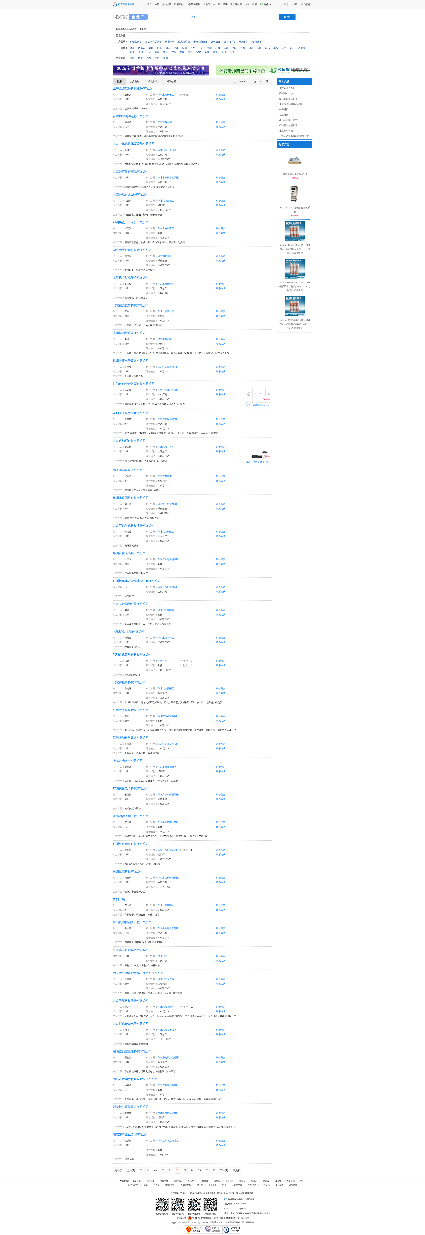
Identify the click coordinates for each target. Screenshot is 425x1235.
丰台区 (170, 447)
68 (148, 1170)
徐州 (169, 367)
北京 (164, 150)
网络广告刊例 (196, 1193)
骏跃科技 (283, 115)
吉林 (164, 177)
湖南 (164, 1057)
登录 (286, 4)
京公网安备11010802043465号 (205, 1218)
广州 (169, 587)
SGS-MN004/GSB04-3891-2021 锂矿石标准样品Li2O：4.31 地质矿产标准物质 (294, 286)
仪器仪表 (212, 1185)
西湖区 (175, 504)
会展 (254, 4)
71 (170, 1170)
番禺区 (175, 794)
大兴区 (170, 979)
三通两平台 (237, 1185)
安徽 (164, 122)
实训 (224, 1185)
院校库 (238, 4)
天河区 (175, 850)
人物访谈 (166, 4)
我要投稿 (249, 1193)
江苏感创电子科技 (288, 120)
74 (192, 1170)
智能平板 (150, 1181)
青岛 (169, 928)
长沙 (169, 1057)
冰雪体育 (293, 1185)
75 (199, 1170)
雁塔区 (175, 716)
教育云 (266, 1181)
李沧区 (175, 928)
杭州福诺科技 (286, 93)
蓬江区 (175, 390)
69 (155, 1170)
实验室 (200, 1185)
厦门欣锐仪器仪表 (288, 99)
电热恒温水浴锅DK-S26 (295, 176)
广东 (164, 390)
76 (206, 1170)
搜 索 (287, 16)
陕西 (164, 716)
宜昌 (169, 256)
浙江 (164, 504)
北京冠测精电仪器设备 (290, 104)
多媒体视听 (186, 1185)
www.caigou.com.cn (200, 1222)
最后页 (237, 1170)
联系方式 (220, 99)
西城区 (170, 200)
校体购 (265, 4)
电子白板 (137, 1181)
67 (141, 1170)
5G (301, 1181)
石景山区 (171, 150)
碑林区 (175, 1113)
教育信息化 (170, 1185)
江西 (164, 1085)
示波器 (242, 1181)
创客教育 (230, 1181)
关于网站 (175, 1193)
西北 (160, 716)
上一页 (131, 1170)
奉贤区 (170, 228)
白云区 (175, 587)
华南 (160, 390)
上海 (164, 94)
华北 (160, 150)
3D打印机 (192, 1181)
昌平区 (170, 688)
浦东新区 (171, 767)
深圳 (169, 419)
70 (163, 1170)
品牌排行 (227, 4)
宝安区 (175, 419)
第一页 (118, 1170)
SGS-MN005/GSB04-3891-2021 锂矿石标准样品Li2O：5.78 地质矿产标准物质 (294, 249)
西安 (169, 716)
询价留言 (220, 94)
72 (177, 1170)
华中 (160, 256)
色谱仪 (156, 1185)
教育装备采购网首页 (126, 29)
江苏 (164, 367)
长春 (169, 177)
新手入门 (221, 1193)
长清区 (175, 822)
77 (214, 1170)
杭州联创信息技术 (288, 125)
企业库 (216, 4)
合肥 (169, 122)
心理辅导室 (133, 1185)
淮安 (169, 744)
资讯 (149, 4)
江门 (169, 390)
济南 (169, 339)
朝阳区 (175, 177)
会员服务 (305, 4)
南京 (169, 476)
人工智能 (291, 1181)
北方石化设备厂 (287, 88)
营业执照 (245, 1218)
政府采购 (179, 4)
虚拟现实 (178, 1181)
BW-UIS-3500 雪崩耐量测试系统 (294, 211)
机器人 (254, 1181)
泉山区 (175, 367)
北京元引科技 (286, 130)
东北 (160, 177)
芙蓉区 (175, 1057)
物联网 (278, 1181)
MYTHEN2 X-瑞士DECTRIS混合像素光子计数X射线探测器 (259, 462)
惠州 (169, 559)
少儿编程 (279, 1185)
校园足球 (266, 1185)
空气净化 (252, 1185)
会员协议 (230, 1193)
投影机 (217, 1181)
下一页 (224, 1170)
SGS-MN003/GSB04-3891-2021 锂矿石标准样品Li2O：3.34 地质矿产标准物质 (294, 324)
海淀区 (170, 1007)
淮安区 (175, 744)
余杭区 (175, 877)
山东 (164, 339)
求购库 (206, 4)
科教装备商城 (193, 4)
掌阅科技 (283, 109)
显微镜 (205, 1181)
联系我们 (184, 1193)
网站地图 (240, 1193)
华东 (160, 94)
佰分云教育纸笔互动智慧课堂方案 (259, 405)
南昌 (169, 1085)
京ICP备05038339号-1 (229, 1218)
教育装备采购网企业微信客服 (241, 1199)
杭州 (169, 504)
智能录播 (164, 1181)
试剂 (146, 1185)
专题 (157, 4)
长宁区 (170, 94)
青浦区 (170, 284)
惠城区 (175, 559)
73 (184, 1170)
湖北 (164, 256)
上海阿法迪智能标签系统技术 (294, 136)
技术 (247, 4)
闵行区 (170, 637)
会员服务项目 (209, 1193)
